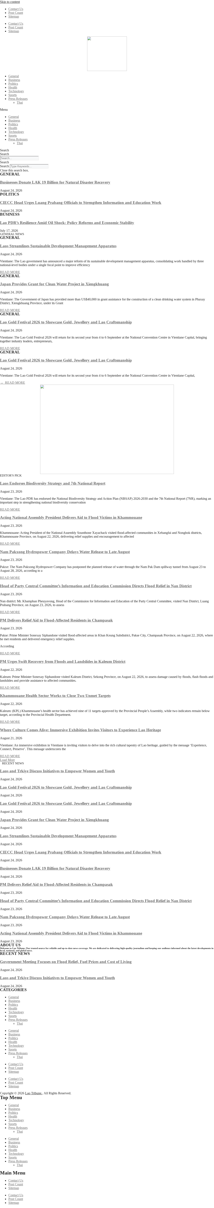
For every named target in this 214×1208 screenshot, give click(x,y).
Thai (20, 102)
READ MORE (10, 272)
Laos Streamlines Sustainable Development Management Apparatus (58, 246)
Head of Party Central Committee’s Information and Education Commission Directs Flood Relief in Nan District (96, 586)
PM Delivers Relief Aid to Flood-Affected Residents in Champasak (56, 620)
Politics (13, 83)
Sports (12, 95)
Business (14, 80)
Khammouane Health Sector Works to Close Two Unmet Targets (55, 695)
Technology (16, 91)
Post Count (15, 12)
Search (4, 150)
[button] (107, 110)
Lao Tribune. (33, 1093)
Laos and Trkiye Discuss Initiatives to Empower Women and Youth (57, 771)
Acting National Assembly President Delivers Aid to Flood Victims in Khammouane (71, 517)
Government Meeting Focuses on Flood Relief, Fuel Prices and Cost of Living (66, 961)
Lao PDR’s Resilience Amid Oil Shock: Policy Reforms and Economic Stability (67, 222)
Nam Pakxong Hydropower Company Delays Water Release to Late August (65, 552)
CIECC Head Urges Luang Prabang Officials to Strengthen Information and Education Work (80, 202)
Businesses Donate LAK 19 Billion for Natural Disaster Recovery (55, 182)
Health (12, 87)
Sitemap (13, 16)
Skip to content (10, 2)
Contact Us (15, 9)
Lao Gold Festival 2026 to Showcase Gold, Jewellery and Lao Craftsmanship (66, 322)
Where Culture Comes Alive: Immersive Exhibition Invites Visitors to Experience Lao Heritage (80, 730)
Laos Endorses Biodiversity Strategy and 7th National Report (52, 483)
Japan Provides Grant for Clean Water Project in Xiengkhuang (54, 284)
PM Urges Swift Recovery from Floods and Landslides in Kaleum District (62, 661)
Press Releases (18, 98)
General (13, 76)
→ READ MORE (12, 382)
